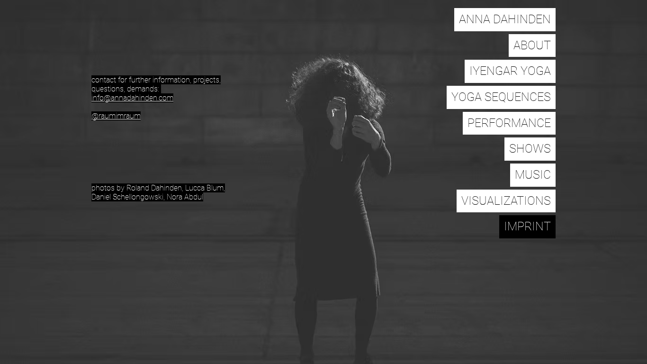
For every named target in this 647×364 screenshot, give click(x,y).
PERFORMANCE (509, 123)
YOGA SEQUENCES (501, 97)
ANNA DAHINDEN (505, 19)
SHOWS (530, 148)
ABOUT (532, 45)
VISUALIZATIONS (506, 201)
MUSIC (533, 175)
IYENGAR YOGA (510, 71)
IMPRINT (527, 226)
